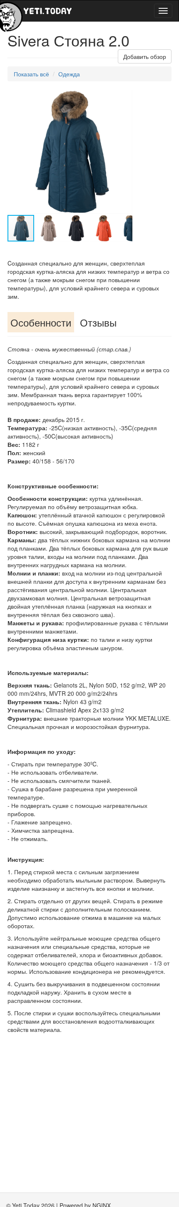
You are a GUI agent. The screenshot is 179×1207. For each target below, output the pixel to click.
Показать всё (31, 74)
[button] (125, 97)
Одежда (69, 74)
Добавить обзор (144, 56)
